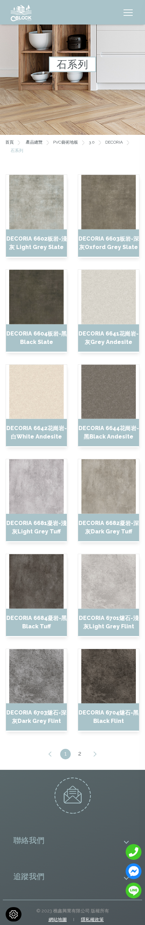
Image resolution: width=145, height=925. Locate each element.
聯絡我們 (28, 840)
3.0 (92, 142)
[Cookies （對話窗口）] (13, 914)
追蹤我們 (28, 876)
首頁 (9, 142)
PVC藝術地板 (65, 142)
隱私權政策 (92, 919)
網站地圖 (58, 919)
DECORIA (114, 142)
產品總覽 (34, 142)
